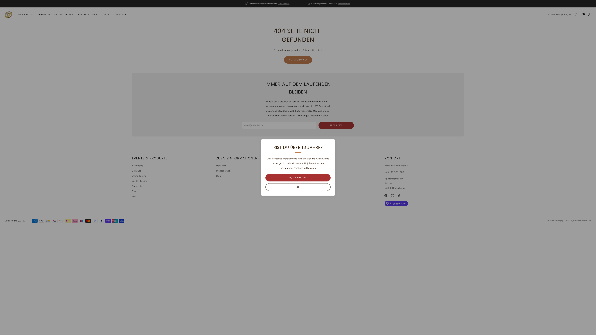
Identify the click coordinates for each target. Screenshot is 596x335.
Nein (298, 187)
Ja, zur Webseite (298, 177)
